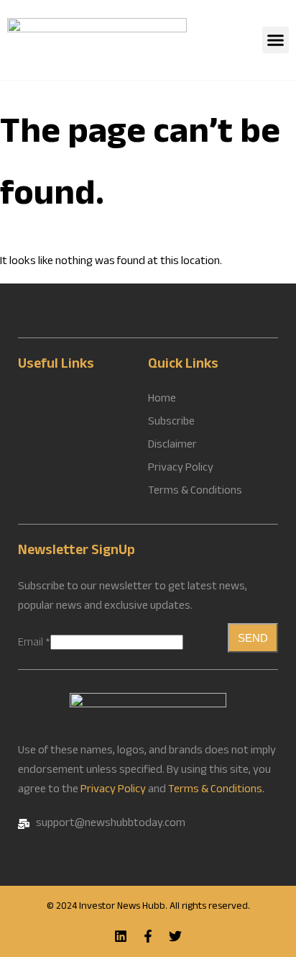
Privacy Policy (113, 790)
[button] (276, 40)
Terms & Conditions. (216, 790)
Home (162, 400)
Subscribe (171, 423)
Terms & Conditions (195, 492)
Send (253, 638)
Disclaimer (172, 446)
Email (34, 643)
